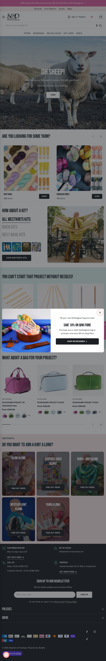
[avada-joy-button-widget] (6, 655)
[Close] (100, 312)
